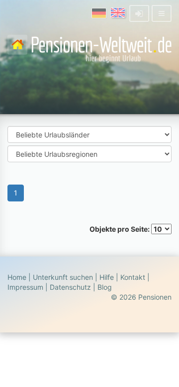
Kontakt (132, 277)
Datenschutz (70, 287)
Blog (104, 287)
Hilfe (106, 277)
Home (16, 277)
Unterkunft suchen (63, 277)
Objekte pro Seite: (120, 229)
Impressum (25, 287)
